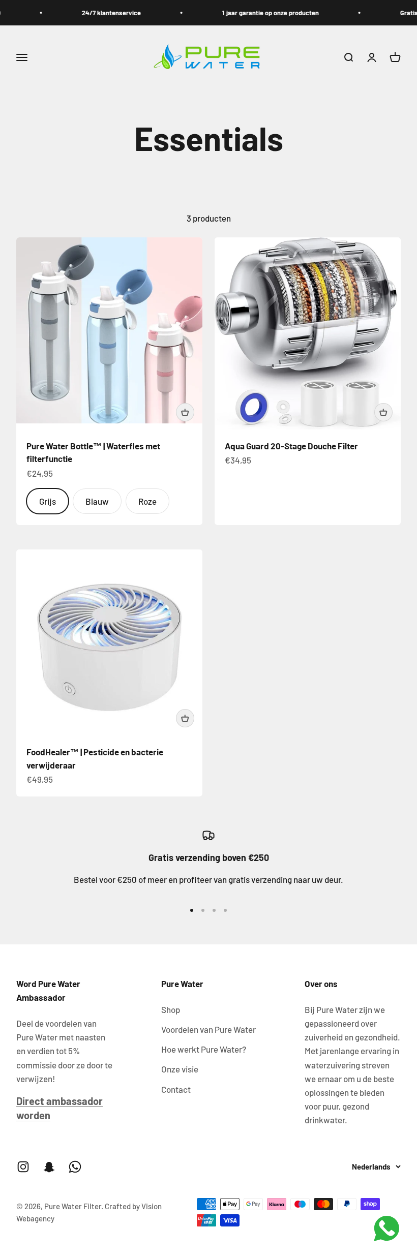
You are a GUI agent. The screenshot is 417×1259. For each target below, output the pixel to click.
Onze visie (179, 1069)
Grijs (47, 501)
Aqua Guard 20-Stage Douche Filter (291, 446)
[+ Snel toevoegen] (185, 412)
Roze (147, 501)
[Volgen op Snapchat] (49, 1167)
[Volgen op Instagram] (23, 1167)
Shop (170, 1009)
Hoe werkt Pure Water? (203, 1049)
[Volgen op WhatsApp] (75, 1167)
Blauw (97, 501)
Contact (176, 1089)
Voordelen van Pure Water (208, 1029)
